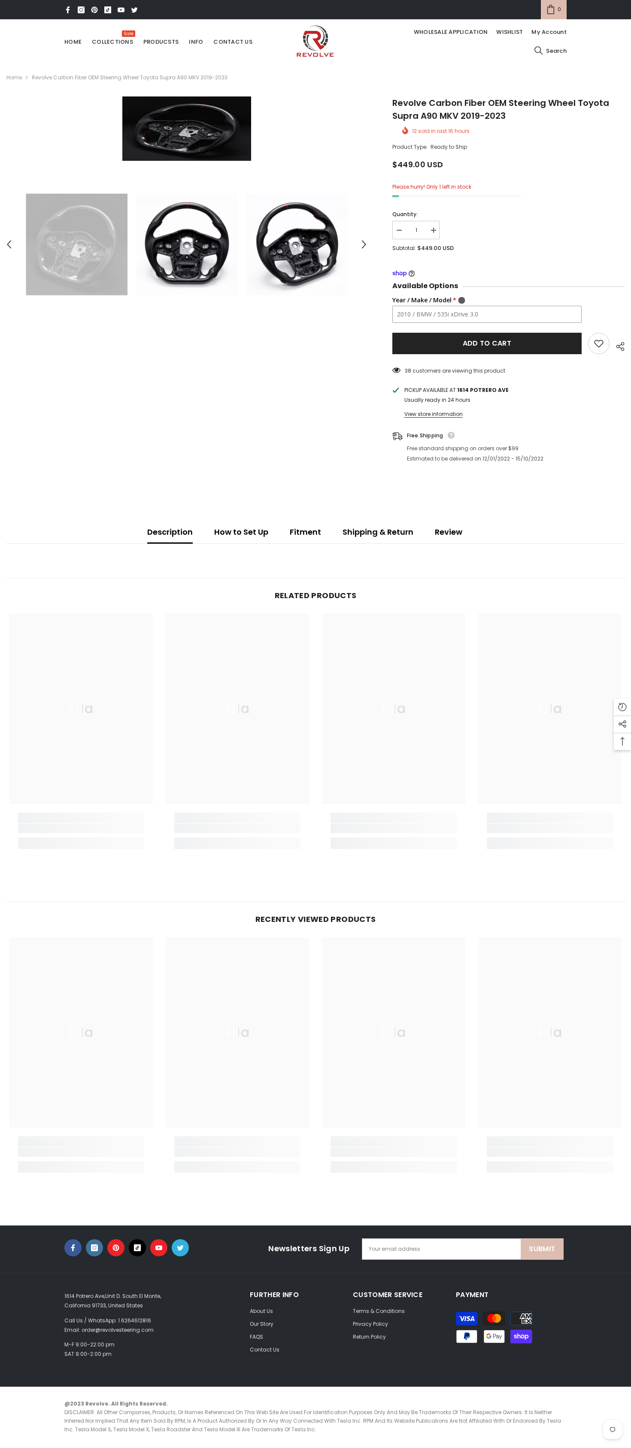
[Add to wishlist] (599, 343)
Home (14, 77)
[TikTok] (107, 9)
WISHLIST (509, 32)
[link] (81, 828)
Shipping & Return (378, 532)
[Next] (364, 244)
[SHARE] (617, 345)
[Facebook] (67, 9)
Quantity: (405, 214)
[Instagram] (81, 9)
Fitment (305, 532)
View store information (433, 414)
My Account (549, 32)
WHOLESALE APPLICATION (451, 32)
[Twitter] (134, 9)
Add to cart (487, 343)
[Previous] (9, 244)
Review (448, 532)
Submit (542, 1249)
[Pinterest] (94, 9)
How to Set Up (241, 532)
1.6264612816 (134, 1320)
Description (170, 532)
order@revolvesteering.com (118, 1330)
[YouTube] (121, 9)
